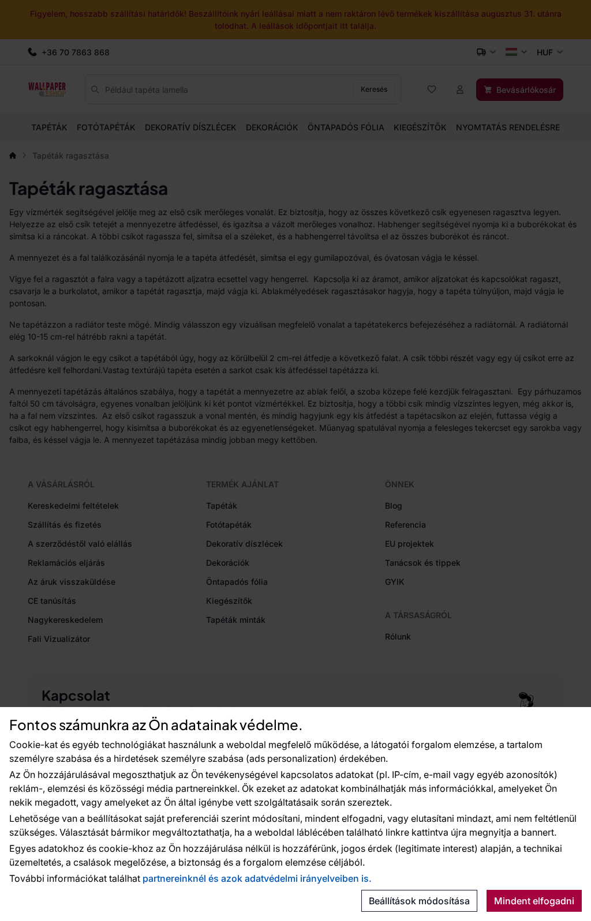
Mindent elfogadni (534, 901)
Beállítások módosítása (419, 901)
